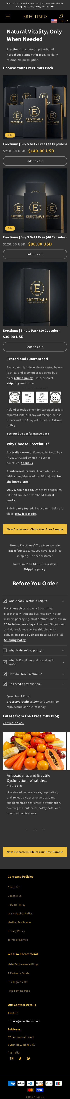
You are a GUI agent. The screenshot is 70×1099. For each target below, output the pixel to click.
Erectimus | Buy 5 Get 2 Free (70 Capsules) (35, 144)
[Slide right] (43, 829)
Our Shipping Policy (20, 913)
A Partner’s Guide (18, 973)
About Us (13, 887)
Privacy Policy (16, 931)
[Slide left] (26, 829)
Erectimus (39, 1097)
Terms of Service (18, 939)
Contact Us (15, 895)
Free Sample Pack (19, 990)
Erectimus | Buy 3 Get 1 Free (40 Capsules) (35, 237)
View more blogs (13, 723)
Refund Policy (16, 904)
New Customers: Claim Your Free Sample (35, 529)
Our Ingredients (18, 982)
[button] (8, 16)
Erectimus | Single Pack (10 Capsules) (31, 331)
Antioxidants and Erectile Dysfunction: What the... (28, 778)
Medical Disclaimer (19, 922)
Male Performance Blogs (23, 964)
